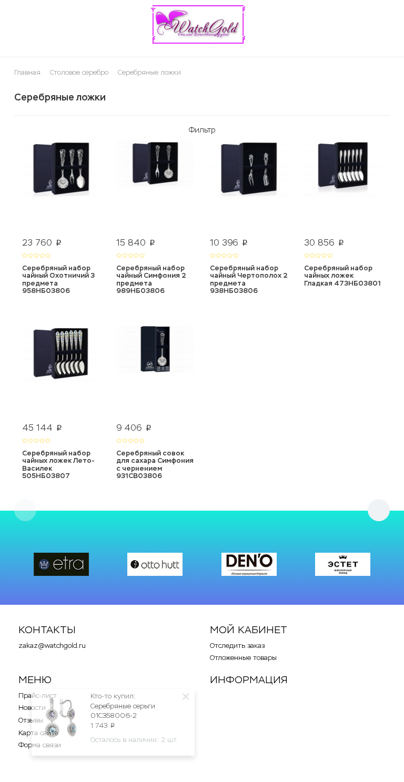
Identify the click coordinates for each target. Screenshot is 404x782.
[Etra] (61, 564)
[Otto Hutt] (155, 564)
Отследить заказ (237, 645)
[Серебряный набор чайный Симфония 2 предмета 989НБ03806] (155, 186)
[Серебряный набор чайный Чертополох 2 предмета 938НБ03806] (249, 186)
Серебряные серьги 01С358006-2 (122, 711)
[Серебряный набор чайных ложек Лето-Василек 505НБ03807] (61, 372)
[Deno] (249, 564)
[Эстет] (342, 564)
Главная (27, 72)
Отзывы (30, 720)
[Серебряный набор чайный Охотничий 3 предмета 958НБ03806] (61, 186)
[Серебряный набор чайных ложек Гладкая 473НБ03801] (343, 186)
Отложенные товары (243, 657)
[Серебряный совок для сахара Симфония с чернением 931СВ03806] (155, 372)
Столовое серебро (79, 72)
